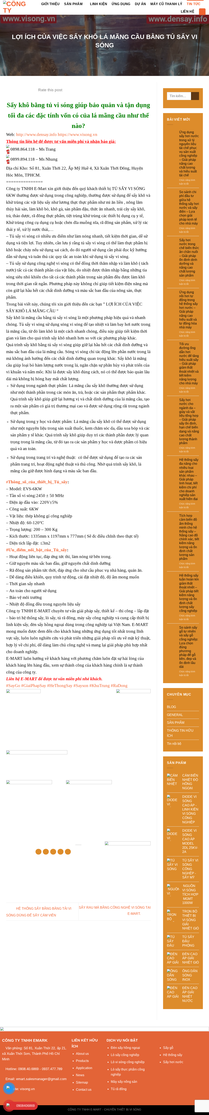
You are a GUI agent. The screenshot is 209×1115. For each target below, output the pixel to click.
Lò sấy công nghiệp (125, 1055)
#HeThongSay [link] (59, 685)
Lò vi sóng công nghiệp (128, 1062)
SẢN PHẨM (73, 4)
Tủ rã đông (119, 1089)
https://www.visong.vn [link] (77, 134)
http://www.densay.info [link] (36, 134)
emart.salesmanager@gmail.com (41, 1079)
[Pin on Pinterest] (60, 851)
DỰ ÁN (140, 4)
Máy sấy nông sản (124, 1081)
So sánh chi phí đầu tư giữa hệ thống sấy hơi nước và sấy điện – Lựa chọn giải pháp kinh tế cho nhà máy (189, 207)
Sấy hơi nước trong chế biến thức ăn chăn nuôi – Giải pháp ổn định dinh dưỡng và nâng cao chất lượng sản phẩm (189, 257)
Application (84, 1068)
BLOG (171, 707)
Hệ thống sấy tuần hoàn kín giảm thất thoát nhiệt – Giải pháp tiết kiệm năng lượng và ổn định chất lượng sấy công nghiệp (189, 593)
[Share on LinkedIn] (67, 851)
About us (82, 1053)
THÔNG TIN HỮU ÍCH (180, 733)
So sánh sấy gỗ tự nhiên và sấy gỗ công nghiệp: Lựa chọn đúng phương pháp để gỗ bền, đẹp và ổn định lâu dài (188, 647)
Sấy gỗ (168, 1047)
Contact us (83, 1089)
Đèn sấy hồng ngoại (125, 1047)
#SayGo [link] (13, 685)
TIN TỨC (193, 4)
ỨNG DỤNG (121, 4)
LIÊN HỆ (187, 11)
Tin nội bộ (174, 743)
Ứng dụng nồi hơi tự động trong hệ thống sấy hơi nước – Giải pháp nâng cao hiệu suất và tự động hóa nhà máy (188, 309)
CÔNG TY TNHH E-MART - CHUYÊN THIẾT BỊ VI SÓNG (104, 1109)
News (80, 1075)
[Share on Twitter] (45, 851)
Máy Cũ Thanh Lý (166, 4)
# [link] (37, 482)
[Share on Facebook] (38, 851)
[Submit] (195, 96)
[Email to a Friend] (53, 851)
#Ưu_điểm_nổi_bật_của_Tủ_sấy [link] (36, 549)
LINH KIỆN (98, 4)
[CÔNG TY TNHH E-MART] (16, 7)
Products (82, 1061)
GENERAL (175, 715)
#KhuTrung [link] (99, 685)
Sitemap (82, 1082)
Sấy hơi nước (173, 1062)
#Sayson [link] (80, 685)
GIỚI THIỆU (50, 4)
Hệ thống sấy (172, 1055)
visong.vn (27, 1089)
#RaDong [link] (119, 685)
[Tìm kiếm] (202, 11)
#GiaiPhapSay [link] (33, 685)
